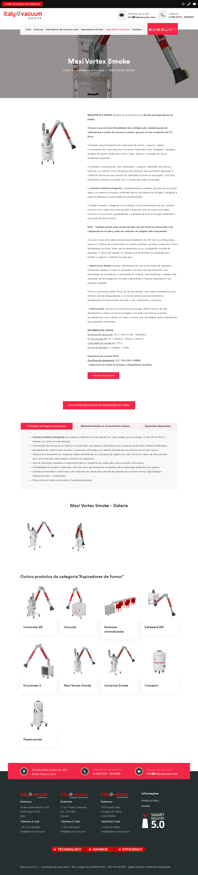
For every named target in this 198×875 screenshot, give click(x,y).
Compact (151, 685)
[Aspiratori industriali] (38, 795)
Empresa (38, 29)
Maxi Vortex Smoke (77, 685)
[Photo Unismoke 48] (38, 603)
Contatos (137, 29)
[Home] (23, 15)
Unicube (70, 627)
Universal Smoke (116, 685)
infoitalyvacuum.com (141, 17)
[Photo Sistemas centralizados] (119, 603)
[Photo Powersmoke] (38, 715)
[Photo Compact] (159, 661)
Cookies (145, 806)
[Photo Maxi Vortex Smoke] (79, 661)
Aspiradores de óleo (92, 29)
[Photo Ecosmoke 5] (38, 661)
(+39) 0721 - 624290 (181, 17)
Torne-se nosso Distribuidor (22, 4)
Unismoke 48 (33, 627)
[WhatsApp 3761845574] (183, 4)
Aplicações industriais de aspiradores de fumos (99, 405)
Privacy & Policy (150, 800)
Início (28, 29)
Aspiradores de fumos (118, 29)
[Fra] (163, 29)
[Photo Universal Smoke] (119, 661)
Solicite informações (103, 375)
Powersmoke (32, 739)
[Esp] (159, 29)
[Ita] (151, 29)
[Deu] (167, 29)
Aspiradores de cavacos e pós (62, 29)
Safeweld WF (154, 627)
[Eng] (155, 29)
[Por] (170, 29)
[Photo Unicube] (79, 603)
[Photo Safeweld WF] (159, 603)
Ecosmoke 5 (32, 685)
